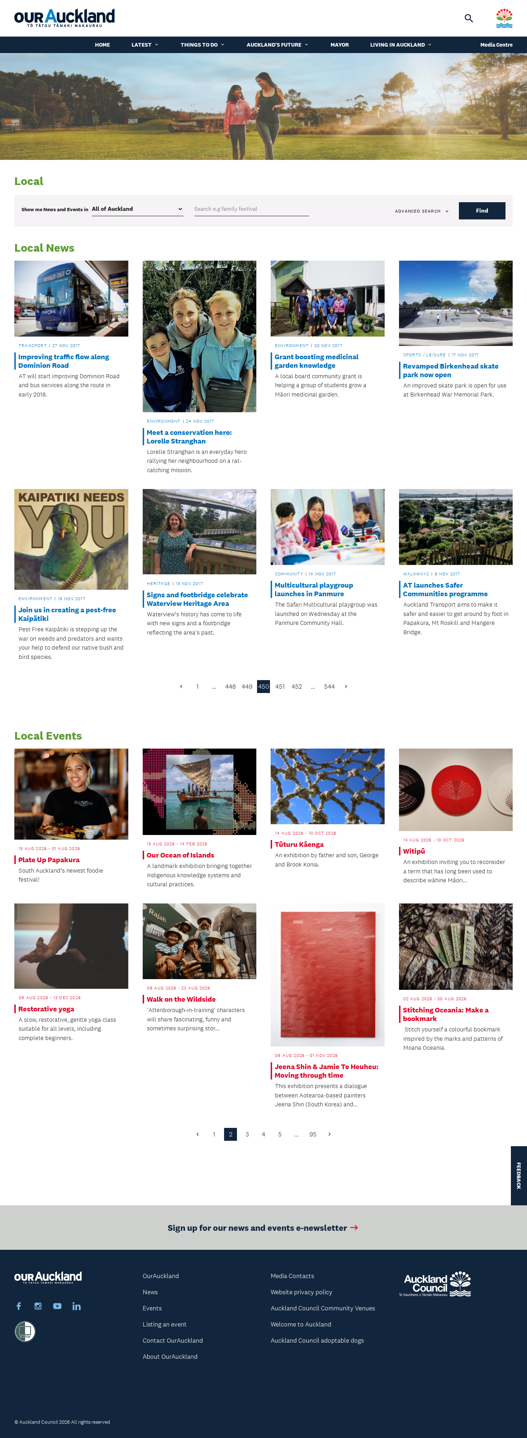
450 (263, 686)
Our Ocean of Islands (180, 855)
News (150, 1292)
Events (152, 1308)
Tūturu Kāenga (299, 844)
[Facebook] (18, 1307)
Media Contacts (292, 1276)
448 (230, 686)
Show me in (55, 209)
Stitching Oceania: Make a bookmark (446, 1014)
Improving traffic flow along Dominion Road (63, 361)
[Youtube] (57, 1307)
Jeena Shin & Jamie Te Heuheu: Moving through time (327, 1070)
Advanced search (418, 211)
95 (313, 1134)
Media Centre (496, 44)
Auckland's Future (274, 44)
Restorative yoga (46, 1009)
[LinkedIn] (76, 1307)
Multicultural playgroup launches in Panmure (314, 589)
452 (296, 686)
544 (329, 686)
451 (280, 686)
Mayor (340, 44)
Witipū (414, 851)
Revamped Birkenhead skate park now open (451, 370)
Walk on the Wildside (181, 999)
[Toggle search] (469, 18)
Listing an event (165, 1324)
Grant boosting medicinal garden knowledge (317, 361)
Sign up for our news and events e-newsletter (257, 1227)
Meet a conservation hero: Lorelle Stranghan (189, 436)
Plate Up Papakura (49, 859)
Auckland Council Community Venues (323, 1308)
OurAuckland (161, 1276)
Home (102, 44)
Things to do (199, 44)
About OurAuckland (170, 1357)
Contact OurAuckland (173, 1340)
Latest (142, 44)
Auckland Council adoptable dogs (317, 1340)
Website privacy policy (301, 1292)
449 (247, 686)
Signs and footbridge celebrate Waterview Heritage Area (197, 599)
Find (482, 210)
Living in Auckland (397, 44)
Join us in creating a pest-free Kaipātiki (67, 614)
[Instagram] (38, 1307)
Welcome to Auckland (301, 1324)
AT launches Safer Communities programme (445, 589)
